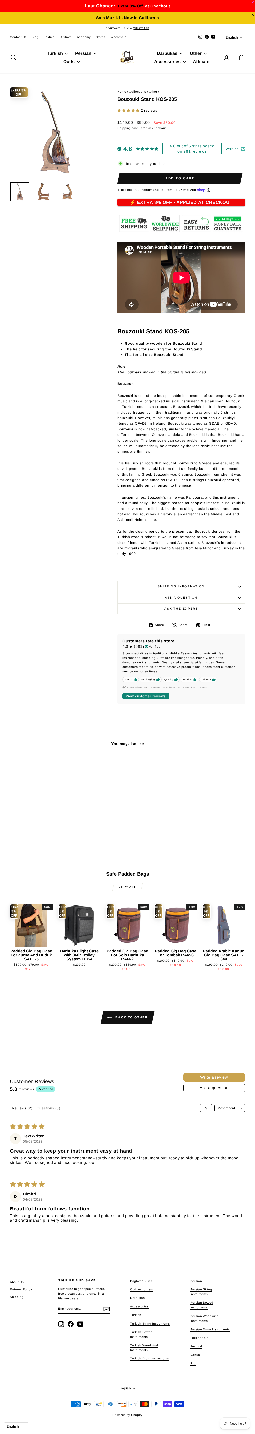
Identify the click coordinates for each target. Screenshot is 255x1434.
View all (127, 887)
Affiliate (66, 37)
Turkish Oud (199, 1338)
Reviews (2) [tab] (22, 1108)
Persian (84, 53)
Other (196, 53)
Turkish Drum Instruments (149, 1358)
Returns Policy (21, 1289)
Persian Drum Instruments (210, 1329)
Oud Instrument (141, 1289)
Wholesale (119, 37)
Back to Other (131, 1017)
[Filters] (206, 1108)
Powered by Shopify (127, 1415)
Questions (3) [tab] (48, 1108)
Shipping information (181, 586)
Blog (35, 37)
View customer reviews (146, 696)
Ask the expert (181, 608)
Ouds (69, 61)
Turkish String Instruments (150, 1323)
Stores (101, 37)
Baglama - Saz (141, 1281)
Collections (137, 91)
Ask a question (181, 597)
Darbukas (168, 53)
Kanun (195, 1355)
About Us (17, 1282)
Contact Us (18, 37)
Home (121, 91)
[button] (129, 110)
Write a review (214, 1077)
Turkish (55, 53)
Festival (50, 37)
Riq (192, 1363)
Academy (84, 37)
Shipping (124, 128)
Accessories (168, 61)
